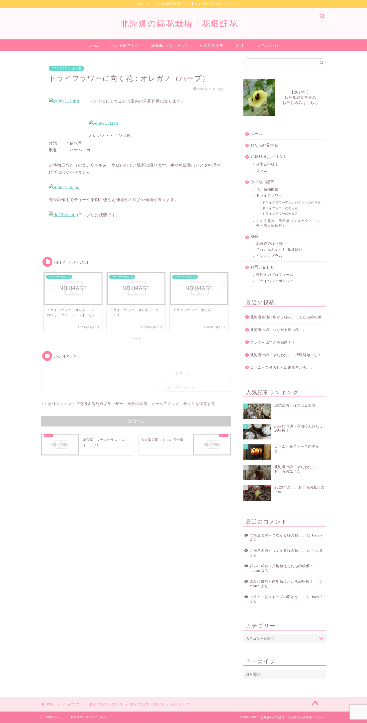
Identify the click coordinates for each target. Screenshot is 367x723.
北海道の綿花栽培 (271, 243)
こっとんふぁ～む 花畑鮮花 (279, 249)
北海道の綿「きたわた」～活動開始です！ (286, 355)
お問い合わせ (269, 45)
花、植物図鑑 (267, 189)
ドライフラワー (269, 195)
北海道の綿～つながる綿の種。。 (278, 330)
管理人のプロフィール (275, 275)
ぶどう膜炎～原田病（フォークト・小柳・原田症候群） (288, 223)
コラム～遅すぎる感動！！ (272, 342)
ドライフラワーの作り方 (280, 213)
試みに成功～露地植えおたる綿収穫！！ (283, 566)
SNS (240, 45)
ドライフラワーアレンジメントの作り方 (291, 202)
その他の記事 (212, 45)
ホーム (92, 45)
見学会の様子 (267, 164)
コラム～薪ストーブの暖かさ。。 (278, 597)
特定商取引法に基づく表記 (89, 717)
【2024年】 (300, 97)
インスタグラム (269, 256)
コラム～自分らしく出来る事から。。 (282, 367)
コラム (261, 170)
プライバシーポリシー (275, 281)
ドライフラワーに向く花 (66, 68)
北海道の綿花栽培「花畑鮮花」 (184, 23)
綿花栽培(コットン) (169, 45)
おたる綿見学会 (125, 45)
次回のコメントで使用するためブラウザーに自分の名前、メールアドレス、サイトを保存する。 (133, 404)
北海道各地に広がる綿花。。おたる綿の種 (286, 317)
